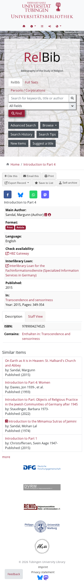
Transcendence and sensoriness (29, 300)
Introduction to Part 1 (21, 438)
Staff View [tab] (35, 316)
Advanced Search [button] (23, 125)
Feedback (14, 574)
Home (15, 164)
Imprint (43, 567)
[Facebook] (8, 194)
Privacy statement (43, 572)
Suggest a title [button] (43, 143)
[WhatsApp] (33, 194)
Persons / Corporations (28, 90)
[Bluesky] (20, 195)
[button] (33, 26)
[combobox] (42, 98)
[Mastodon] (45, 194)
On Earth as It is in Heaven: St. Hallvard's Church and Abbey (40, 363)
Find (18, 113)
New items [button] (18, 143)
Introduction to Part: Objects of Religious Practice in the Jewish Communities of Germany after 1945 (41, 401)
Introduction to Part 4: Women (27, 382)
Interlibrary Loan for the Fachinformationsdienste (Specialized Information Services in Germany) (42, 270)
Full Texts (31, 82)
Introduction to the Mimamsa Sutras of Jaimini (42, 421)
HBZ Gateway (19, 253)
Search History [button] (21, 134)
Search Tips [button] (47, 134)
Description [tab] (13, 316)
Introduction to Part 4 (39, 164)
